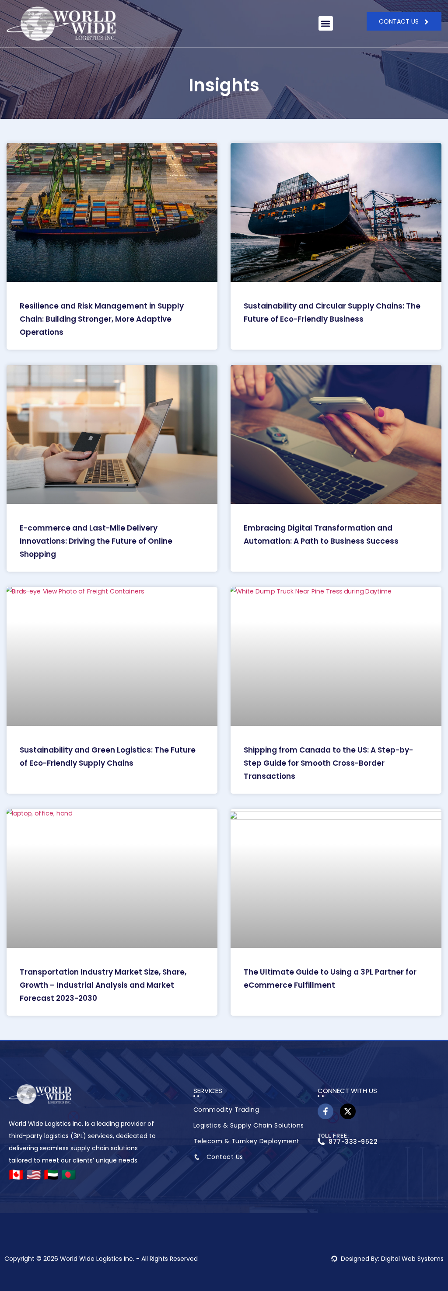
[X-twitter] (348, 1111)
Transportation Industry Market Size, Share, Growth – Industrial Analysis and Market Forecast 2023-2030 (103, 985)
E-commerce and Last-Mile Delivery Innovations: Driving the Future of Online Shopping (96, 541)
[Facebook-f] (325, 1111)
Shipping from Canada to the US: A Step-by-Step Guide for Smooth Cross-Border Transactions (328, 763)
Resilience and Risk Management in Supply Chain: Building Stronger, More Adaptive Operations (102, 319)
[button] (325, 23)
